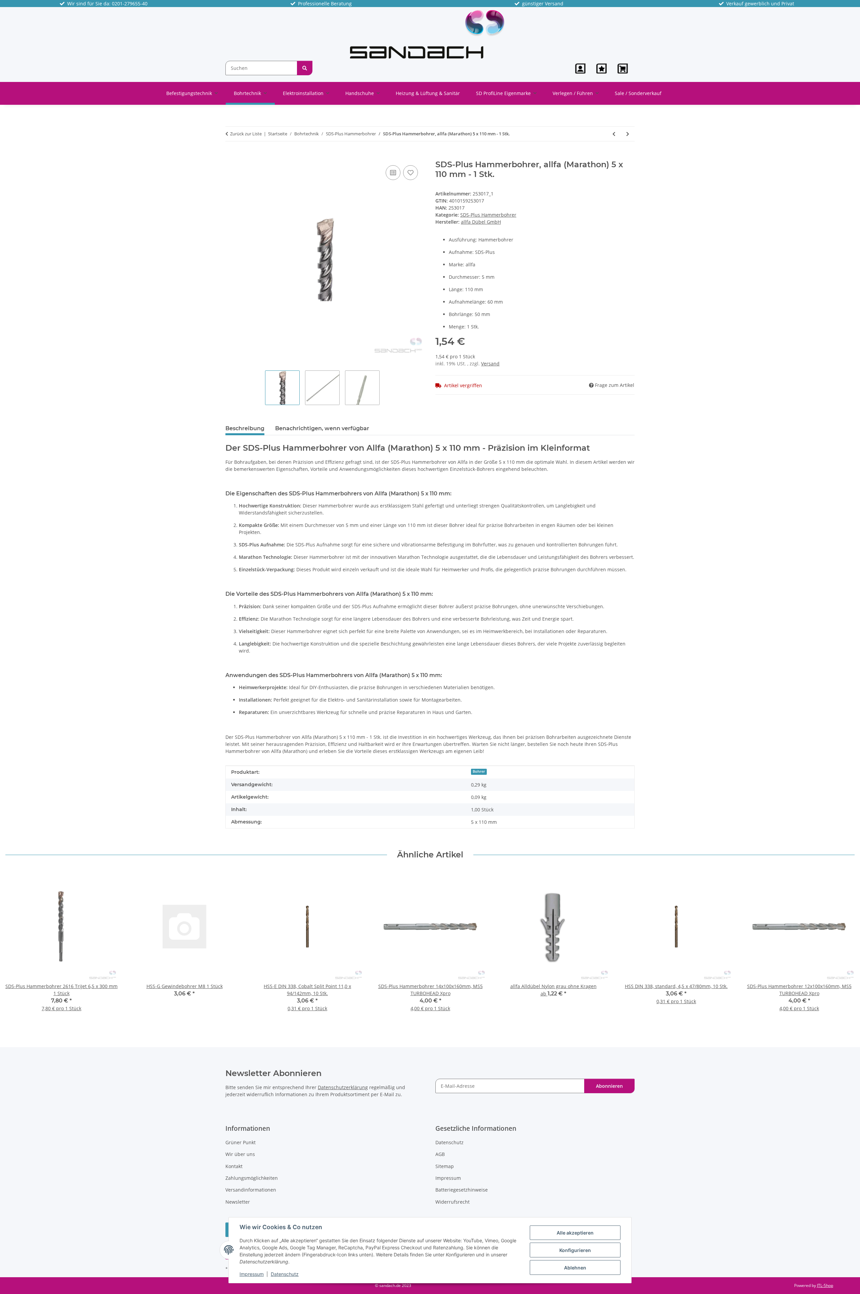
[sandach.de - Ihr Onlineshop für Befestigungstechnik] (427, 34)
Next (843, 945)
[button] (580, 68)
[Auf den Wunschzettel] (410, 172)
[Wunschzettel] (601, 68)
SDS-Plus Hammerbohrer (488, 215)
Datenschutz (285, 1274)
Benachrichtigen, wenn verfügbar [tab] (322, 428)
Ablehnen (575, 1267)
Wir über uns (240, 1154)
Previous (16, 945)
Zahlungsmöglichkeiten (251, 1178)
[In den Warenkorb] (230, 156)
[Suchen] (304, 68)
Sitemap (444, 1166)
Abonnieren (609, 1086)
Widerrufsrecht (452, 1202)
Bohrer (479, 771)
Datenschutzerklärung (343, 1087)
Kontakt (234, 1166)
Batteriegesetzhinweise (461, 1190)
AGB (440, 1154)
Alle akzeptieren (575, 1233)
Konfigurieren (575, 1250)
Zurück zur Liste (246, 134)
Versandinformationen (250, 1190)
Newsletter (237, 1202)
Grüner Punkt (240, 1142)
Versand (490, 363)
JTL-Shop (825, 1285)
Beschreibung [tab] (244, 428)
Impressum (252, 1274)
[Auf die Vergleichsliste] (393, 172)
